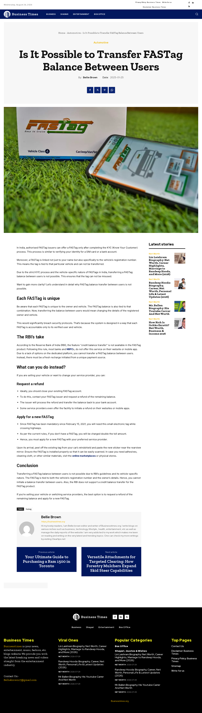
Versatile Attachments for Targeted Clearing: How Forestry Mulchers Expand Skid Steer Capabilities (111, 564)
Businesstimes (13, 646)
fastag (29, 509)
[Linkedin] (193, 3)
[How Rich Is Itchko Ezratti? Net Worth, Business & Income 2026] (179, 323)
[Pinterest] (104, 90)
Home (61, 32)
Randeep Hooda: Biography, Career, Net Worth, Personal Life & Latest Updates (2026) (160, 290)
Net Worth (154, 254)
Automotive (74, 32)
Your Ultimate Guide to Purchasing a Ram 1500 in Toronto (46, 561)
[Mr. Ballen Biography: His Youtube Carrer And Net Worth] (179, 306)
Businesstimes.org (120, 701)
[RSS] (189, 7)
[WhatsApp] (112, 90)
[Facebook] (189, 3)
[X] (97, 90)
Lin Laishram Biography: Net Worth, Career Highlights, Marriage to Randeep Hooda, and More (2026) (160, 265)
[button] (196, 14)
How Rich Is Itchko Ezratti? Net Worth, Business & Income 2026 (159, 328)
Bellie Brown (90, 77)
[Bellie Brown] (28, 529)
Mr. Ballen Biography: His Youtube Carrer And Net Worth (159, 310)
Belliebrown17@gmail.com (20, 680)
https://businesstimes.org (53, 521)
